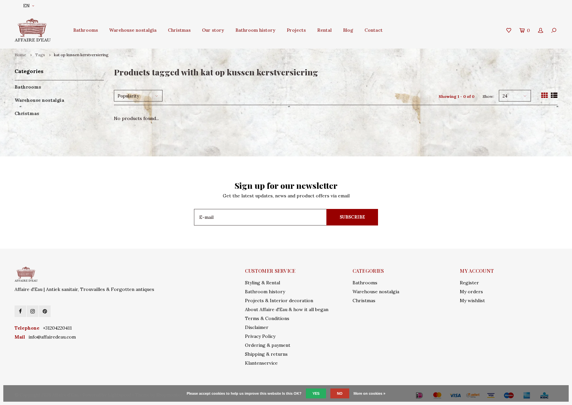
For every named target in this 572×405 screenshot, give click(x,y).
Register (469, 283)
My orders (471, 292)
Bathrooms (85, 30)
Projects (296, 30)
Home (20, 54)
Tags (40, 54)
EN (26, 6)
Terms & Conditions (267, 318)
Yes (315, 393)
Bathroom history (255, 30)
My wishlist (472, 301)
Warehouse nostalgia (133, 30)
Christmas (179, 30)
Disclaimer (256, 327)
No (340, 393)
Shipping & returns (266, 354)
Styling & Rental (262, 283)
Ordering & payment (267, 345)
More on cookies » (369, 393)
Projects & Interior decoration (279, 301)
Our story (213, 30)
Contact (373, 30)
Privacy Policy (260, 336)
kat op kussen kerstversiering (81, 54)
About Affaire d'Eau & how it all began (286, 309)
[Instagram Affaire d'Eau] (32, 311)
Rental (324, 30)
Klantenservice (261, 363)
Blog (348, 30)
